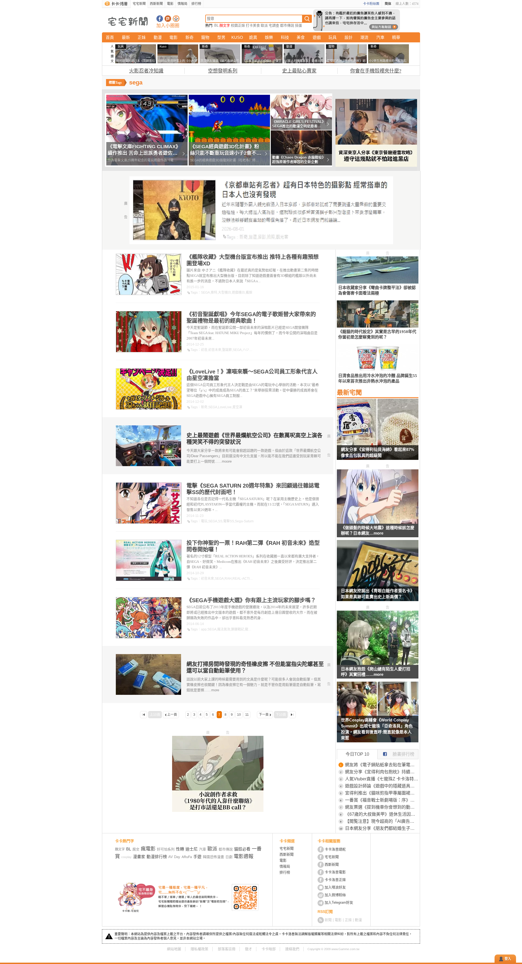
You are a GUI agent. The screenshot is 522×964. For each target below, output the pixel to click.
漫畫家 (139, 856)
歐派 (264, 25)
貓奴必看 (242, 849)
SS (220, 521)
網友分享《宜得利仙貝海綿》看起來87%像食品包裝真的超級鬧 (377, 452)
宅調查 (274, 25)
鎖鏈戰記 (237, 629)
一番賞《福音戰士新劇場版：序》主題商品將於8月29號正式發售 (381, 800)
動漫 (158, 37)
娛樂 (269, 37)
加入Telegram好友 (339, 902)
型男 (221, 37)
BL (216, 25)
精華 (396, 37)
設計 (348, 37)
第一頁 (143, 714)
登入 (508, 959)
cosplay (126, 857)
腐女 (135, 849)
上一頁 (172, 715)
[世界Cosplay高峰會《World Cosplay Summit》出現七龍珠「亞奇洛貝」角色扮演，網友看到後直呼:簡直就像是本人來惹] (377, 715)
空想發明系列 (222, 71)
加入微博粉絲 (335, 895)
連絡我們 (292, 949)
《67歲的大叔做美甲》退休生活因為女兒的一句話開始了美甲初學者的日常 (381, 814)
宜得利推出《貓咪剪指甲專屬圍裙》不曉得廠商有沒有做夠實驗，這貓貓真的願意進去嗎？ (381, 793)
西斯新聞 (156, 4)
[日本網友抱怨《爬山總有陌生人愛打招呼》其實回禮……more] (377, 663)
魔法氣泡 (223, 629)
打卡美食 (253, 25)
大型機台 (224, 292)
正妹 (142, 37)
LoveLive (225, 407)
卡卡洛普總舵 (335, 849)
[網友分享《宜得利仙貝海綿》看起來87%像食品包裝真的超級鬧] (377, 433)
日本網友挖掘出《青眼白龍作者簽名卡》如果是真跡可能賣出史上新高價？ (377, 593)
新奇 (189, 37)
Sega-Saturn (244, 521)
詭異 (253, 37)
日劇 (228, 857)
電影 (170, 4)
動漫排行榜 (157, 856)
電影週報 (243, 856)
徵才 (248, 949)
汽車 (380, 37)
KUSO (237, 37)
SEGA (205, 292)
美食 (301, 37)
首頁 (110, 37)
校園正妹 (238, 25)
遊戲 (317, 37)
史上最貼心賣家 (299, 71)
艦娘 (249, 292)
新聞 (328, 920)
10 (239, 715)
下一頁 (264, 715)
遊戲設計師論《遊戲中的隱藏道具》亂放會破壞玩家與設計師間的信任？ (381, 786)
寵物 (205, 37)
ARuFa (187, 857)
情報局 (182, 4)
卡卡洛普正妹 (335, 880)
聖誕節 (227, 350)
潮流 (364, 37)
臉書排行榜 (403, 754)
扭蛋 (298, 25)
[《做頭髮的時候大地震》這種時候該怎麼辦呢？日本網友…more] (377, 522)
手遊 (197, 856)
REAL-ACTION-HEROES (250, 578)
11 (247, 715)
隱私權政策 (199, 949)
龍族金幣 (251, 629)
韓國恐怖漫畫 (213, 857)
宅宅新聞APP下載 (176, 18)
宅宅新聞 (139, 4)
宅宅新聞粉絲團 (159, 18)
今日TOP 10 (357, 754)
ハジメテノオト (254, 350)
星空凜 (237, 407)
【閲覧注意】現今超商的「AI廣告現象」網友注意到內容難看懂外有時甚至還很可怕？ (381, 821)
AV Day (174, 857)
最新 (126, 37)
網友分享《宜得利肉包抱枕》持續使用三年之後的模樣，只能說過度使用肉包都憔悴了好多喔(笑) (381, 772)
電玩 (204, 521)
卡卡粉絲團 (371, 4)
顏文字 (224, 25)
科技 (285, 37)
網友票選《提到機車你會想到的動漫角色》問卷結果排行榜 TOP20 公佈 (381, 807)
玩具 (332, 37)
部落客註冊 (226, 949)
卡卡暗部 (269, 949)
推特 (214, 292)
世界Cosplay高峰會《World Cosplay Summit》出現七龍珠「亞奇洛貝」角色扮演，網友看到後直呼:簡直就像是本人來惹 (377, 729)
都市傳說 (287, 25)
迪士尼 (191, 849)
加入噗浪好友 (167, 18)
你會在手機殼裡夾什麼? (375, 71)
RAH (228, 578)
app (204, 629)
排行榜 (196, 4)
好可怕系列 (166, 849)
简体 (388, 4)
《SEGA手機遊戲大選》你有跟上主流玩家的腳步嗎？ (251, 600)
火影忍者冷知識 (146, 71)
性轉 (180, 849)
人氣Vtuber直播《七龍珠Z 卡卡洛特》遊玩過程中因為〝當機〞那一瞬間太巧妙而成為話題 (381, 779)
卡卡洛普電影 (335, 872)
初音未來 (214, 350)
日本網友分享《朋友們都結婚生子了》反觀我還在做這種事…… (381, 828)
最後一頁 (292, 714)
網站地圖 (174, 949)
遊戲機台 (238, 292)
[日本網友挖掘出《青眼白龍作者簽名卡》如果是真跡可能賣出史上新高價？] (377, 574)
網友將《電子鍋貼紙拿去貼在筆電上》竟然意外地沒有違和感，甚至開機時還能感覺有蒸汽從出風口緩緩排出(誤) (381, 764)
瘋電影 (148, 849)
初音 (204, 350)
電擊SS (228, 521)
